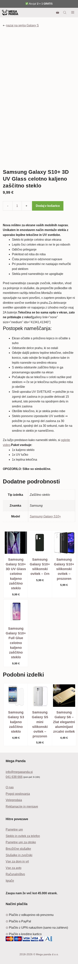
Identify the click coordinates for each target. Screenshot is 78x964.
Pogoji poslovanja (18, 793)
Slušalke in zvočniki (19, 855)
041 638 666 (14, 776)
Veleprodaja (14, 800)
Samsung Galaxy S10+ (45, 516)
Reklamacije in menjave (22, 806)
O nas (10, 787)
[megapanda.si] (10, 12)
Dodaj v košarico (48, 205)
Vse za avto (13, 868)
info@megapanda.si (19, 772)
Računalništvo (15, 874)
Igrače (10, 880)
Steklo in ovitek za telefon (23, 836)
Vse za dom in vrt (17, 861)
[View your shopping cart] (57, 12)
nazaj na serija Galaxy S (22, 25)
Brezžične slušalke (18, 848)
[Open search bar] (65, 12)
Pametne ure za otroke (21, 842)
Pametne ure (14, 829)
